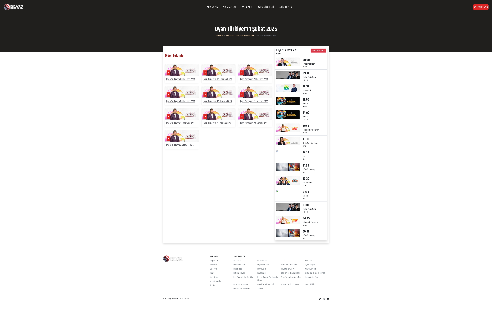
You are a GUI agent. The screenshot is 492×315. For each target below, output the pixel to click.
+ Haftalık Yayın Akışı (318, 50)
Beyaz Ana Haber (263, 264)
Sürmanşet (237, 260)
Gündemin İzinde (239, 264)
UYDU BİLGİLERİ (266, 7)
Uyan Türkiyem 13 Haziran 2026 (254, 101)
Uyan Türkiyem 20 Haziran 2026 (180, 101)
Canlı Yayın (214, 269)
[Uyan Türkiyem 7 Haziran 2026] (182, 114)
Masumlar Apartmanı (240, 284)
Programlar (230, 35)
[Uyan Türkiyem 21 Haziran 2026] (255, 70)
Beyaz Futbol (237, 269)
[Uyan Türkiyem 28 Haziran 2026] (182, 70)
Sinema (260, 288)
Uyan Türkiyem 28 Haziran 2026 (180, 79)
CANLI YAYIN (482, 7)
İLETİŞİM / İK (285, 7)
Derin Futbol (261, 269)
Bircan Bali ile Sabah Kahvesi (315, 273)
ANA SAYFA (213, 7)
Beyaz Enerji (261, 273)
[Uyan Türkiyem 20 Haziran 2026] (182, 92)
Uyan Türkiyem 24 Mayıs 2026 (253, 123)
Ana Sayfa (219, 35)
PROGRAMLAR (230, 7)
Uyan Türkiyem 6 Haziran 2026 (217, 123)
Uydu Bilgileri (214, 277)
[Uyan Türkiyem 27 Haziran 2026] (218, 70)
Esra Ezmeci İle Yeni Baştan (290, 273)
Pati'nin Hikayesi (239, 273)
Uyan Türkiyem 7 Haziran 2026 (180, 123)
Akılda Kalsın (309, 260)
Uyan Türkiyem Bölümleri (245, 35)
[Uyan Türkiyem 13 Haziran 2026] (255, 92)
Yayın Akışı (213, 264)
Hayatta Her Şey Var (288, 269)
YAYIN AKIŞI (247, 7)
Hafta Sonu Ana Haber (289, 264)
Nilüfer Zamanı (310, 269)
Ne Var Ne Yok (262, 260)
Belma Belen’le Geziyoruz (290, 284)
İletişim (212, 285)
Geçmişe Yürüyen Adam (241, 288)
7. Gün (283, 260)
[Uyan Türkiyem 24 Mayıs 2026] (255, 114)
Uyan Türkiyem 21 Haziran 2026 (254, 79)
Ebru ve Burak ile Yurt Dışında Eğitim (267, 279)
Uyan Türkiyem (310, 264)
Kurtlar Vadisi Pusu (311, 277)
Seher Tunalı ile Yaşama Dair (291, 277)
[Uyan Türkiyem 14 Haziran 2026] (218, 92)
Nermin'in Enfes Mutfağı (265, 284)
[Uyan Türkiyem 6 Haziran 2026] (218, 114)
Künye (212, 273)
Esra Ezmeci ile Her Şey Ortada (243, 277)
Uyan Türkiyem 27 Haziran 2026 (217, 79)
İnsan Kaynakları (216, 281)
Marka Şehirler (310, 284)
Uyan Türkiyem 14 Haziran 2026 (217, 101)
